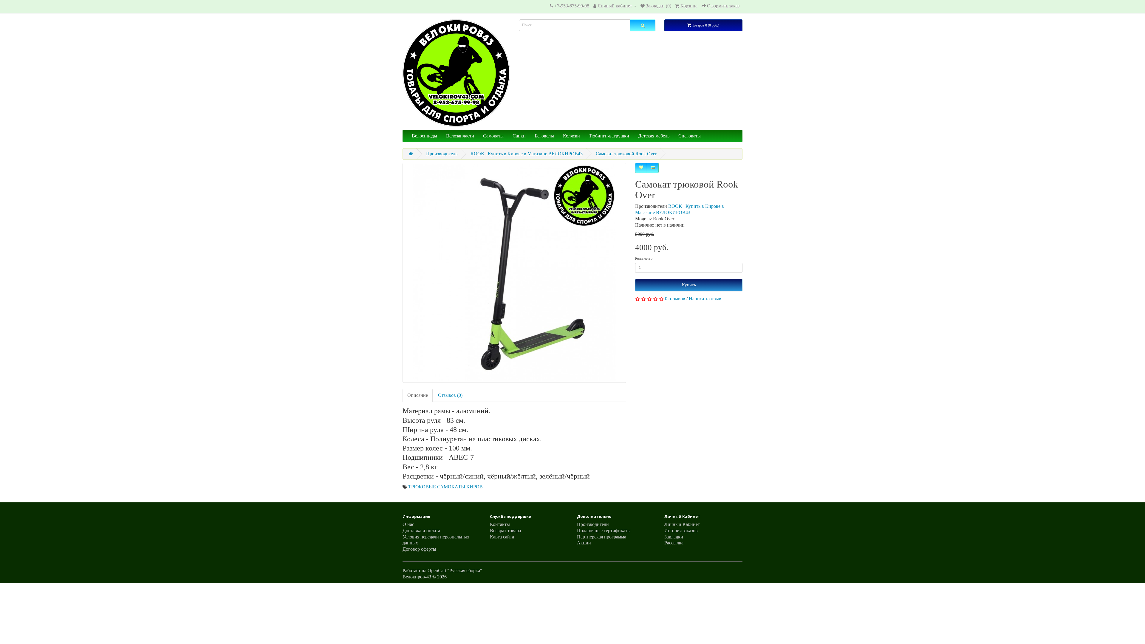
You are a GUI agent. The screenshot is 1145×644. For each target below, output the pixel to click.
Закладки (673, 536)
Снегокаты (689, 135)
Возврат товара (505, 530)
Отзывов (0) (450, 395)
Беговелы (544, 135)
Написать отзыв (705, 298)
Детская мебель (653, 135)
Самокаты (493, 135)
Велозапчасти (460, 135)
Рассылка (673, 542)
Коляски (571, 135)
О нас (408, 524)
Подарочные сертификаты (604, 530)
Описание (417, 395)
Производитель (441, 153)
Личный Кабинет (682, 524)
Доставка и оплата (421, 530)
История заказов (681, 530)
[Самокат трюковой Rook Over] (514, 273)
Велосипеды (424, 135)
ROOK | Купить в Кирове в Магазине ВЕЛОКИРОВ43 (527, 153)
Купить (689, 284)
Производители (593, 524)
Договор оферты (419, 549)
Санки (519, 135)
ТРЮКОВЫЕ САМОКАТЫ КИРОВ (445, 486)
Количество (643, 258)
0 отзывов (675, 298)
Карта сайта (502, 536)
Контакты (500, 524)
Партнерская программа (601, 536)
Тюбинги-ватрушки (609, 135)
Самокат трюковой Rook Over (626, 153)
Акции (584, 542)
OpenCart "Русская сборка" (455, 570)
